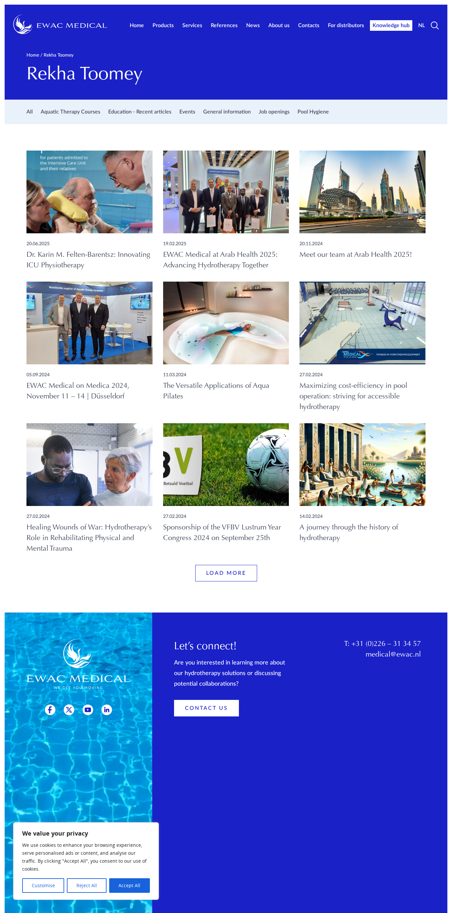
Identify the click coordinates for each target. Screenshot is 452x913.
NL (421, 25)
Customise (43, 885)
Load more (226, 573)
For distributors (346, 25)
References (224, 25)
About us (279, 25)
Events (187, 111)
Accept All (129, 885)
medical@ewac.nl (393, 655)
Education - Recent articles (139, 111)
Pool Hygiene (313, 111)
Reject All (86, 885)
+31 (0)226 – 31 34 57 (386, 644)
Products (163, 25)
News (253, 25)
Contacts (308, 25)
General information (227, 111)
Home (137, 25)
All (29, 111)
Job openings (274, 111)
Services (192, 25)
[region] (86, 861)
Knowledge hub (391, 25)
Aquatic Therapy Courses (70, 111)
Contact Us (206, 708)
